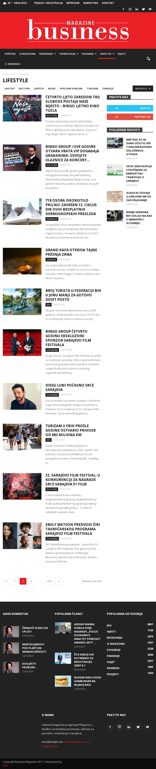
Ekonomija (46, 53)
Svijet (111, 662)
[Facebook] (123, 9)
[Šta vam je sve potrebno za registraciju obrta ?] (63, 658)
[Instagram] (130, 9)
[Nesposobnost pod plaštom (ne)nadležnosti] (11, 648)
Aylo (5, 765)
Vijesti (122, 53)
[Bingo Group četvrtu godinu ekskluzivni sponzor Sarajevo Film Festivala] (22, 342)
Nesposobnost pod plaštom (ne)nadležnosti (34, 647)
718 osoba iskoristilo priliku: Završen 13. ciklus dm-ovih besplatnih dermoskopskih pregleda (71, 207)
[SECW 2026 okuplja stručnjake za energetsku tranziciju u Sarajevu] (115, 169)
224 (49, 581)
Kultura (24, 88)
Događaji (88, 53)
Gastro (9, 88)
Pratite (145, 108)
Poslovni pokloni (71, 88)
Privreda (113, 668)
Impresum (72, 3)
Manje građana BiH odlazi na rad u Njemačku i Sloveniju (139, 217)
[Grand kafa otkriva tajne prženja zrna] (22, 261)
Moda (51, 88)
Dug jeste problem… (29, 665)
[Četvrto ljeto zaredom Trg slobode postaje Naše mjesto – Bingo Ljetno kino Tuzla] (22, 108)
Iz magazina (27, 53)
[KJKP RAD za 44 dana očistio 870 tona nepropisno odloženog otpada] (115, 143)
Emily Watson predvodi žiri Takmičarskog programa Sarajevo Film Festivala (73, 529)
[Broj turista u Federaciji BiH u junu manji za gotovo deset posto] (22, 301)
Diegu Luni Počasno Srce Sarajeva (70, 387)
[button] (148, 59)
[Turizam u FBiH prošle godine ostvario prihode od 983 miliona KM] (22, 437)
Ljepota (39, 88)
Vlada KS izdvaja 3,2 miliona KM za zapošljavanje (138, 196)
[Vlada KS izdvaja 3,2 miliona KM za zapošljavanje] (115, 196)
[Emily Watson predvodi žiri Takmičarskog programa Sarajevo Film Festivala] (22, 535)
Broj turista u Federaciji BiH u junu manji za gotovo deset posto (73, 295)
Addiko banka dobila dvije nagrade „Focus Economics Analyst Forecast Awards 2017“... (87, 633)
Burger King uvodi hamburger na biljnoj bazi (87, 681)
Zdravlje (108, 88)
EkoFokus (13, 63)
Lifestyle (105, 53)
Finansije (113, 656)
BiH (48, 304)
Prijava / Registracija (48, 3)
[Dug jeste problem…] (11, 667)
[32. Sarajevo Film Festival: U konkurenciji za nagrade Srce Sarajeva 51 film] (22, 486)
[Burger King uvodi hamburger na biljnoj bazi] (63, 681)
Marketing (90, 3)
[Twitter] (143, 9)
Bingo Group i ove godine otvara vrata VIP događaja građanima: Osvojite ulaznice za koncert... (72, 153)
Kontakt (108, 3)
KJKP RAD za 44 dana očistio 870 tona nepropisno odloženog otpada (139, 147)
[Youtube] (150, 9)
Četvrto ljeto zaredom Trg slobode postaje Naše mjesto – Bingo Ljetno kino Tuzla (73, 104)
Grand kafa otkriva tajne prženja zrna (71, 252)
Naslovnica (9, 74)
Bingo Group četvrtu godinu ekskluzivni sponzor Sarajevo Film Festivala (68, 338)
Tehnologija (67, 53)
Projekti (113, 674)
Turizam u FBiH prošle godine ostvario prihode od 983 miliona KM (71, 430)
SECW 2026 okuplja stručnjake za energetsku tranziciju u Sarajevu (139, 173)
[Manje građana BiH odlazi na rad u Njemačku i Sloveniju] (115, 215)
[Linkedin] (137, 9)
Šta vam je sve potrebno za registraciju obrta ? (84, 660)
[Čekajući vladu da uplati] (11, 631)
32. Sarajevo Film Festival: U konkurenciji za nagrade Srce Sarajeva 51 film (73, 479)
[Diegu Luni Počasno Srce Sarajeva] (22, 396)
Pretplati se (142, 116)
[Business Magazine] (78, 30)
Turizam (92, 88)
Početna (10, 53)
